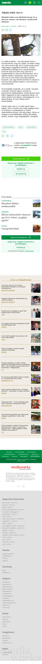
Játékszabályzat (23, 456)
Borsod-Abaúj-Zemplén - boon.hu (13, 509)
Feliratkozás (20, 247)
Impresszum (9, 452)
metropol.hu (6, 622)
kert (4, 131)
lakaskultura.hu (7, 587)
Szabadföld (26, 145)
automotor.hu (6, 584)
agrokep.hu (6, 572)
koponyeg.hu (6, 638)
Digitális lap (21, 169)
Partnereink (14, 456)
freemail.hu (6, 636)
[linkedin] (23, 486)
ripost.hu (5, 619)
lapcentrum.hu (7, 643)
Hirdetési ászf (35, 454)
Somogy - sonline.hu (9, 533)
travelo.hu (5, 598)
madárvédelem (31, 127)
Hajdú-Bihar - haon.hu (9, 521)
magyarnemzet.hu (8, 554)
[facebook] (18, 486)
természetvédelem (8, 127)
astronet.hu (6, 582)
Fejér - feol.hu (6, 516)
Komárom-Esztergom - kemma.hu (13, 528)
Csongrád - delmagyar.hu (10, 512)
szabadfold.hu (7, 556)
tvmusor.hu (6, 607)
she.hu (4, 626)
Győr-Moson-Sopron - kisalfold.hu (13, 519)
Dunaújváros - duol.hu (9, 514)
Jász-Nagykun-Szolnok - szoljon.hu (13, 526)
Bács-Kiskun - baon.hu (9, 503)
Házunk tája (5, 26)
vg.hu (4, 570)
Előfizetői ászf (5, 456)
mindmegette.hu (7, 596)
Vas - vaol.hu (6, 539)
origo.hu (5, 561)
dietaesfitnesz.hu (8, 600)
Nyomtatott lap (21, 174)
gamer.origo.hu (7, 589)
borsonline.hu (7, 617)
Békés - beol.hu (7, 507)
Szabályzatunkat (29, 251)
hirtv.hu (5, 558)
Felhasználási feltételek (23, 454)
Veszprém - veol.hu (8, 542)
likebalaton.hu (7, 591)
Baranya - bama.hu (8, 505)
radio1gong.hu (7, 652)
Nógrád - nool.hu (8, 530)
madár (21, 127)
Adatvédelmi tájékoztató (9, 454)
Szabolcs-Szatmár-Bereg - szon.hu (13, 535)
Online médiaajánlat (19, 452)
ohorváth (13, 26)
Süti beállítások (35, 456)
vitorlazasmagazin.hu (9, 603)
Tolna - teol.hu (7, 537)
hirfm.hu (5, 654)
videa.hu (5, 640)
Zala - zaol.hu (6, 544)
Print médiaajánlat (31, 452)
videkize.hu (6, 605)
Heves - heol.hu (7, 523)
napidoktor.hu (7, 594)
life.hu (4, 624)
